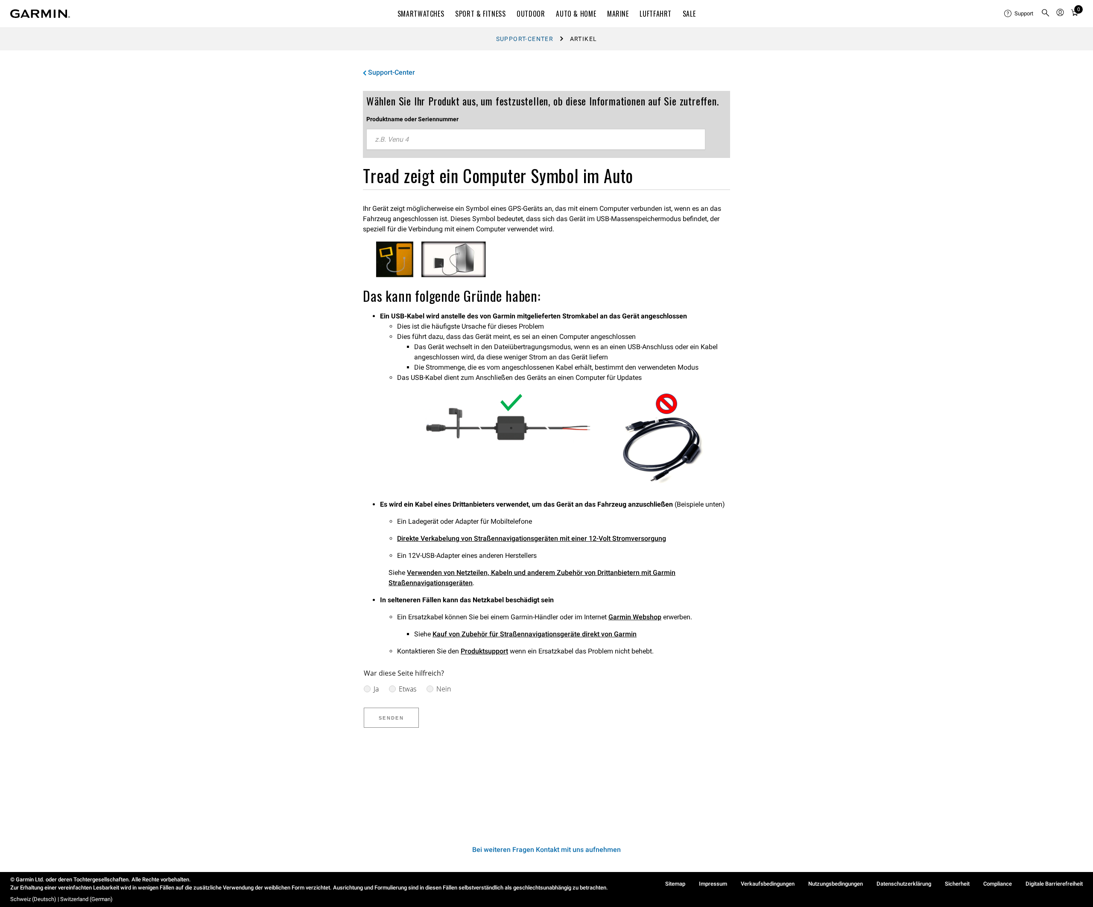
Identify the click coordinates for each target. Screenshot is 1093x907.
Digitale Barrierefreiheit (1054, 884)
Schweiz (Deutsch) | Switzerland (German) (61, 899)
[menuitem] (1019, 13)
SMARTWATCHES (420, 14)
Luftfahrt (656, 14)
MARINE (618, 14)
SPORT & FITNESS (480, 14)
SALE (689, 14)
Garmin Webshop (634, 617)
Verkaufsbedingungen (768, 884)
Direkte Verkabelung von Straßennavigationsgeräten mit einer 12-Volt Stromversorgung (531, 538)
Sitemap (675, 884)
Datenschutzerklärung (904, 884)
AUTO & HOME (576, 14)
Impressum (713, 884)
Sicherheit (957, 884)
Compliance (997, 884)
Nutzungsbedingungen (835, 884)
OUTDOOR (531, 14)
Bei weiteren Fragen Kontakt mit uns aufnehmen (546, 850)
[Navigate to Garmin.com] (40, 13)
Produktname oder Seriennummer (412, 119)
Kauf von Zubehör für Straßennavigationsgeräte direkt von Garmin (535, 634)
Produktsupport (484, 651)
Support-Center (525, 38)
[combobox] (535, 139)
